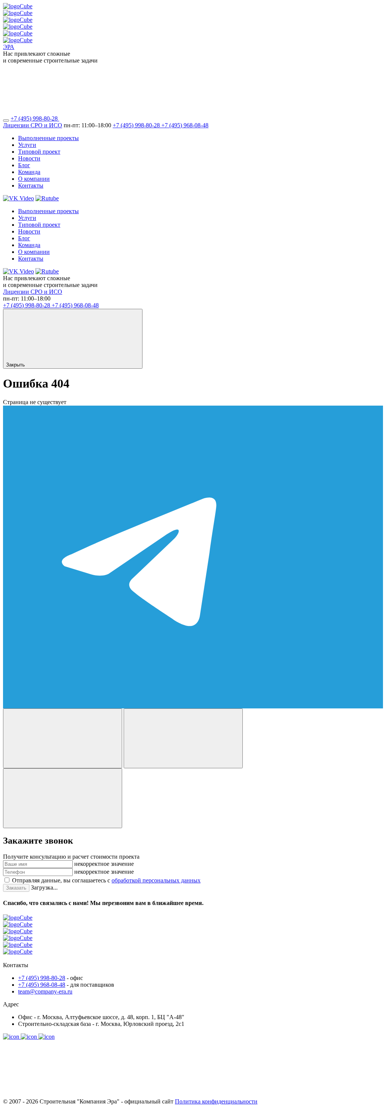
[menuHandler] (6, 120)
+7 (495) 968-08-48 (184, 125)
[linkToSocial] (115, 118)
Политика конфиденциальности (216, 1101)
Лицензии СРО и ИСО (32, 125)
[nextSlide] (183, 738)
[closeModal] (62, 798)
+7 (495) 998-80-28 (35, 118)
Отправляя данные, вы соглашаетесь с (106, 880)
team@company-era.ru (45, 991)
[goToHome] (193, 938)
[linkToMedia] (12, 1036)
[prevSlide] (62, 738)
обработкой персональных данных (156, 880)
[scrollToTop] (59, 1094)
